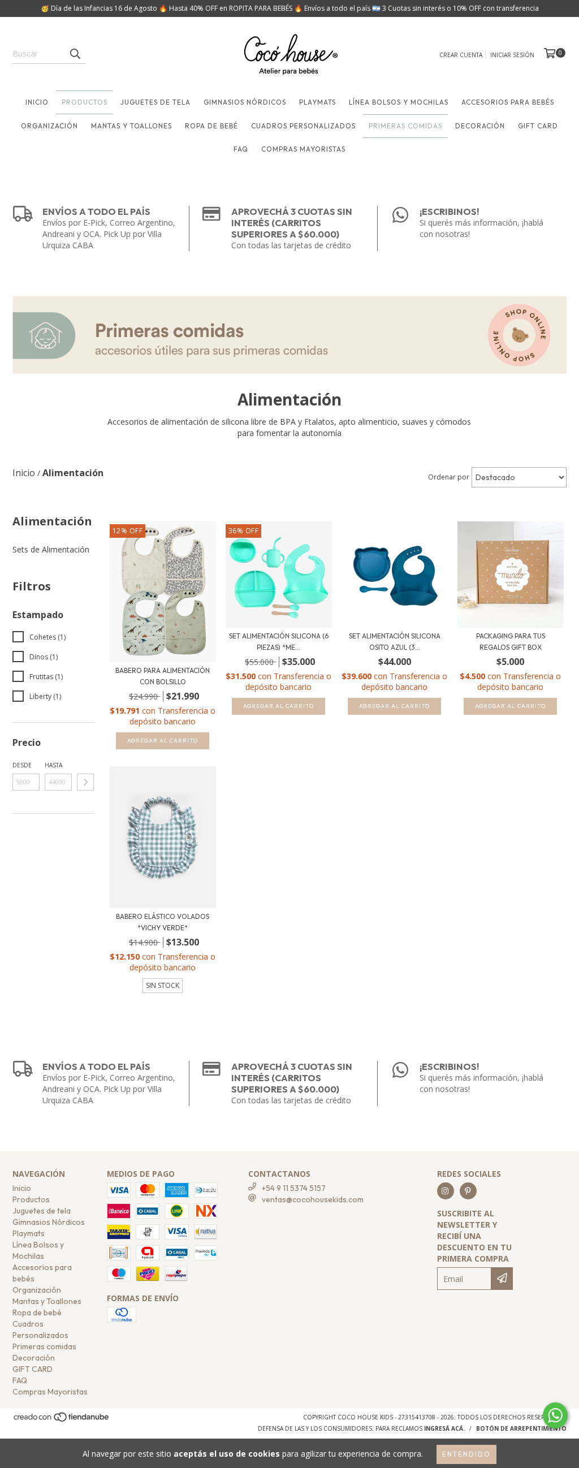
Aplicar (85, 782)
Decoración (480, 126)
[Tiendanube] (61, 1420)
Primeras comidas (405, 126)
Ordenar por (448, 477)
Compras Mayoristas (303, 149)
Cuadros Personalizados (303, 126)
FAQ (241, 149)
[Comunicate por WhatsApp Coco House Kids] (555, 1415)
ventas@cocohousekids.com (313, 1199)
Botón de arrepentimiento (521, 1428)
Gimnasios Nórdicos (245, 102)
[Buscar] (74, 54)
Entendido (466, 1454)
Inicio (37, 102)
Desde (22, 765)
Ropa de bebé (211, 126)
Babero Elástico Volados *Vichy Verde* (162, 922)
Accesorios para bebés (507, 102)
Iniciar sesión (512, 55)
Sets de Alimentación (50, 549)
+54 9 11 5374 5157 (294, 1188)
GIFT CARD (538, 126)
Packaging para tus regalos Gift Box (510, 641)
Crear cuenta (460, 55)
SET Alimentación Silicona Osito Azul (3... (394, 641)
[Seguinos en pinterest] (468, 1190)
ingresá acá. (444, 1428)
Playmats (317, 102)
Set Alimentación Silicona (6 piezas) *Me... (279, 641)
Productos (84, 102)
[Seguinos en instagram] (445, 1190)
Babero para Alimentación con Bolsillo (162, 676)
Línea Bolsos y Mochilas (398, 102)
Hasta (53, 765)
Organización (49, 126)
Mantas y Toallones (131, 126)
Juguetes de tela (155, 102)
